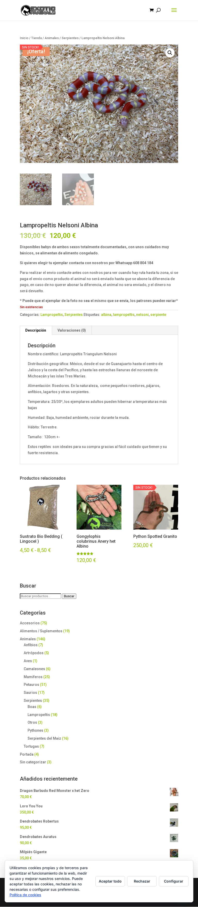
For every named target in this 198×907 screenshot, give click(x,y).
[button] (170, 52)
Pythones (35, 730)
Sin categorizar (33, 762)
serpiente (158, 315)
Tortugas (31, 746)
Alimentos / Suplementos (41, 631)
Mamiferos (33, 677)
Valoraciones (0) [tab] (71, 330)
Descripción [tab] (35, 330)
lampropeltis (124, 315)
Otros (32, 722)
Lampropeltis (51, 315)
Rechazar (142, 881)
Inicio (24, 38)
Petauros (31, 685)
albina (106, 315)
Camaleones (34, 669)
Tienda (36, 38)
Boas (32, 707)
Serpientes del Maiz (44, 738)
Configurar (173, 881)
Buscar (69, 596)
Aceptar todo (110, 881)
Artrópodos (34, 653)
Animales (52, 38)
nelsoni (142, 315)
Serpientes (70, 38)
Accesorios (30, 623)
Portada (27, 754)
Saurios (30, 692)
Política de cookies (25, 895)
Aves (28, 661)
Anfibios (31, 645)
